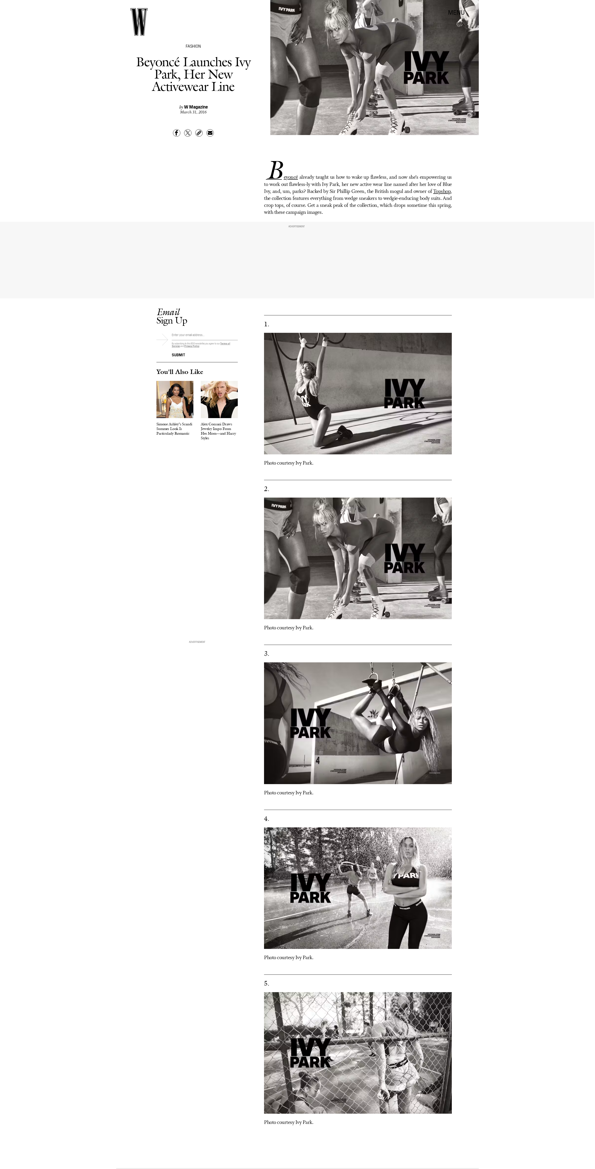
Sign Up (171, 316)
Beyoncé (282, 177)
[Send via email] (210, 133)
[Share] (176, 133)
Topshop (442, 191)
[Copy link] (199, 133)
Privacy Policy (191, 345)
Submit (178, 354)
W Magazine (196, 106)
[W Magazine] (139, 21)
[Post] (188, 133)
